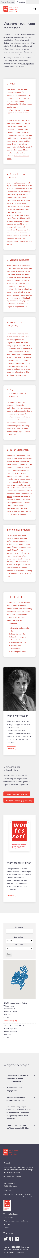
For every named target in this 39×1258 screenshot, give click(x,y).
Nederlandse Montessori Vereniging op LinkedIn (17, 1238)
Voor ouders (21, 2)
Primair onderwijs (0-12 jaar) (17, 793)
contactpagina (15, 1172)
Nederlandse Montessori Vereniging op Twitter (5, 1238)
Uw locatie (19, 927)
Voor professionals (7, 2)
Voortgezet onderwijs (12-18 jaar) (19, 800)
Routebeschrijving (10, 1021)
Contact (6, 1228)
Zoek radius (18, 937)
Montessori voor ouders (13, 9)
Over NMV (7, 1224)
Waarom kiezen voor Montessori (19, 1221)
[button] (12, 983)
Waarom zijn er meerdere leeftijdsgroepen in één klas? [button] (17, 1126)
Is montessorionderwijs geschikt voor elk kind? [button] (15, 1099)
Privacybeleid (19, 1252)
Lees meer (11, 748)
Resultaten (19, 944)
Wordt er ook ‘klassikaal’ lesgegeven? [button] (16, 1089)
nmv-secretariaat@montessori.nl (18, 1170)
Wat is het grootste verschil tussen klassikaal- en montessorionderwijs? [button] (17, 1078)
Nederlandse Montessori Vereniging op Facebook (11, 1238)
